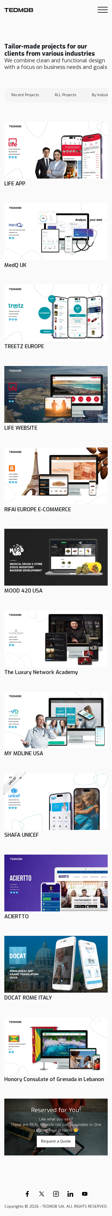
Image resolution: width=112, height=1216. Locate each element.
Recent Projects (25, 94)
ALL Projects (65, 94)
